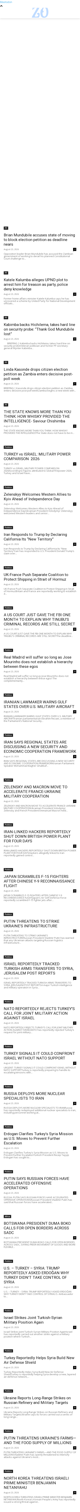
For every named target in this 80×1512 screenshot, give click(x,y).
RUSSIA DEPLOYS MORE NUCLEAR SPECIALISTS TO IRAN (34, 1096)
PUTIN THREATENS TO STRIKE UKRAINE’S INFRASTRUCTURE (31, 923)
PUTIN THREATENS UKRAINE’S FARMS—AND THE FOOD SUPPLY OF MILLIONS (40, 1440)
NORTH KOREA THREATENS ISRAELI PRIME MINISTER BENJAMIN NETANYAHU (36, 1483)
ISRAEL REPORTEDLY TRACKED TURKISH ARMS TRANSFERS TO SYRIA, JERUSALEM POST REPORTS (39, 968)
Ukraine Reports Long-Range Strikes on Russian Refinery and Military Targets (37, 1400)
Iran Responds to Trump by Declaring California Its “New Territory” (35, 536)
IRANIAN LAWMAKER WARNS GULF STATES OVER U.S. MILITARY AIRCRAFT (39, 704)
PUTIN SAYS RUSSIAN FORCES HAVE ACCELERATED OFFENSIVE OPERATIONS (36, 1183)
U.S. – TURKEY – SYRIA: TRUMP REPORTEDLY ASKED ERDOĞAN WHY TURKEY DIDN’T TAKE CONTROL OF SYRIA (36, 1275)
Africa (7, 1216)
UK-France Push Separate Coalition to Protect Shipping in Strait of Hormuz (36, 577)
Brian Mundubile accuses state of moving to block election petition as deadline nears (39, 240)
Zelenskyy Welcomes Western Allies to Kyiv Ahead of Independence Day (37, 496)
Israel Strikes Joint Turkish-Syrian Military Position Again (33, 1320)
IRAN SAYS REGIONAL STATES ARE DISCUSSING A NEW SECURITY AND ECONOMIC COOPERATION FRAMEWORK (40, 747)
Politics (8, 447)
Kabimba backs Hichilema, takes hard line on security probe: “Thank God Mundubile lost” (39, 329)
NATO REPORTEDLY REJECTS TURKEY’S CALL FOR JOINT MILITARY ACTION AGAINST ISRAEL (39, 1013)
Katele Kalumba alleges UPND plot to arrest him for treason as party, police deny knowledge (36, 284)
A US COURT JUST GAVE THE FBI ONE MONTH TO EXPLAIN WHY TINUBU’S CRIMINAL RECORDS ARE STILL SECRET (39, 619)
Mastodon (6, 2)
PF (6, 228)
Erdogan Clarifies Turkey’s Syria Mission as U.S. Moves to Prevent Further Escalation (38, 1138)
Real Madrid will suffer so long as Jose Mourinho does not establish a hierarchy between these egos (38, 662)
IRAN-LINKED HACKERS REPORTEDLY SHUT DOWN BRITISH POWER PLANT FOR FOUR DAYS (37, 836)
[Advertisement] (40, 59)
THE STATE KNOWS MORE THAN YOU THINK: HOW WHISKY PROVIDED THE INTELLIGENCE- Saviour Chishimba (37, 416)
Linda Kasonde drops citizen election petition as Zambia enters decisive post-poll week (38, 374)
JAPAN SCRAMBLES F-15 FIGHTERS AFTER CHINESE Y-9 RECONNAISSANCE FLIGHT (39, 881)
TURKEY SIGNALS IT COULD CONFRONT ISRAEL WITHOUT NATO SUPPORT (39, 1055)
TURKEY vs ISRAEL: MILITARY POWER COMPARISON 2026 (37, 456)
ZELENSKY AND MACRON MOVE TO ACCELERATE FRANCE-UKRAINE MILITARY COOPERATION (35, 791)
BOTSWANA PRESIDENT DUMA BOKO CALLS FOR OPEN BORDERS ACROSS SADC (37, 1228)
